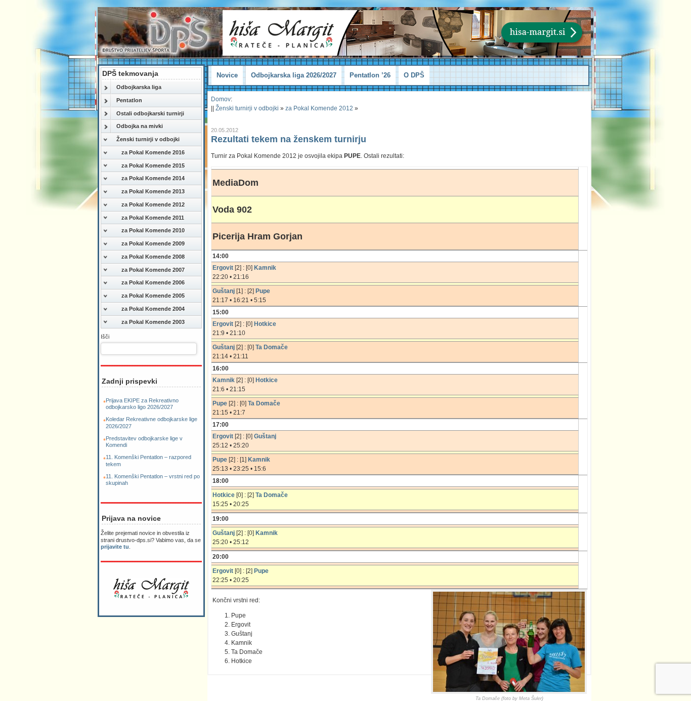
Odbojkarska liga (138, 87)
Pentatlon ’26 (370, 75)
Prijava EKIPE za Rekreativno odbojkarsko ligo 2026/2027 (142, 403)
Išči (105, 337)
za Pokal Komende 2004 (153, 309)
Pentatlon (129, 100)
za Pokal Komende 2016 (153, 152)
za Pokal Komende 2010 (153, 230)
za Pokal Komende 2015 (153, 165)
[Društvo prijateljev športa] (156, 32)
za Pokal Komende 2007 (153, 270)
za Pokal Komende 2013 (153, 191)
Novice (227, 75)
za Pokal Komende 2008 (153, 257)
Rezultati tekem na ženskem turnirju (288, 139)
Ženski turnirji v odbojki (148, 139)
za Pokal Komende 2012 (153, 204)
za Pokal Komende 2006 (153, 282)
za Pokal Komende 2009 (153, 243)
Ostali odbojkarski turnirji (150, 113)
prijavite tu (115, 547)
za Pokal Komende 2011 (152, 218)
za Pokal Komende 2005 (153, 296)
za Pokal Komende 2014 (153, 178)
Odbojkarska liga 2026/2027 (293, 75)
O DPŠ (414, 75)
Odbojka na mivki (139, 126)
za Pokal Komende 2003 (153, 322)
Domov (221, 99)
